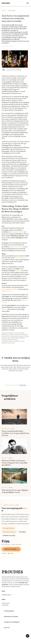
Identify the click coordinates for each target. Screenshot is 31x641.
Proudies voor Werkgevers (12, 622)
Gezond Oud (6, 428)
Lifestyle (4, 487)
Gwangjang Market (17, 232)
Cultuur (4, 458)
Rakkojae (18, 270)
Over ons (6, 627)
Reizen (4, 10)
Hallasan (5, 309)
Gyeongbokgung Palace (10, 289)
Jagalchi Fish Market (16, 247)
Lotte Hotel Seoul (20, 257)
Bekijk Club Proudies (10, 549)
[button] (27, 3)
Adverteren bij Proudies (11, 616)
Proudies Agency (9, 611)
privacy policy (23, 385)
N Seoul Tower (7, 291)
